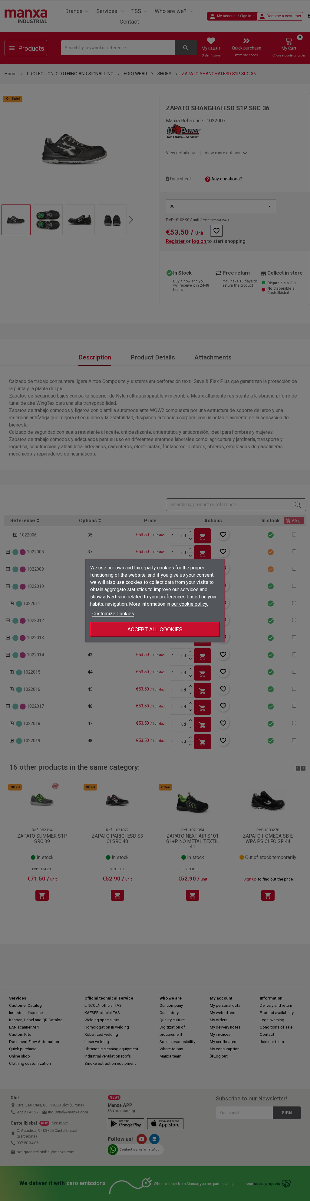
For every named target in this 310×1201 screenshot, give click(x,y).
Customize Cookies (113, 614)
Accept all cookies (154, 629)
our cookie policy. (189, 604)
